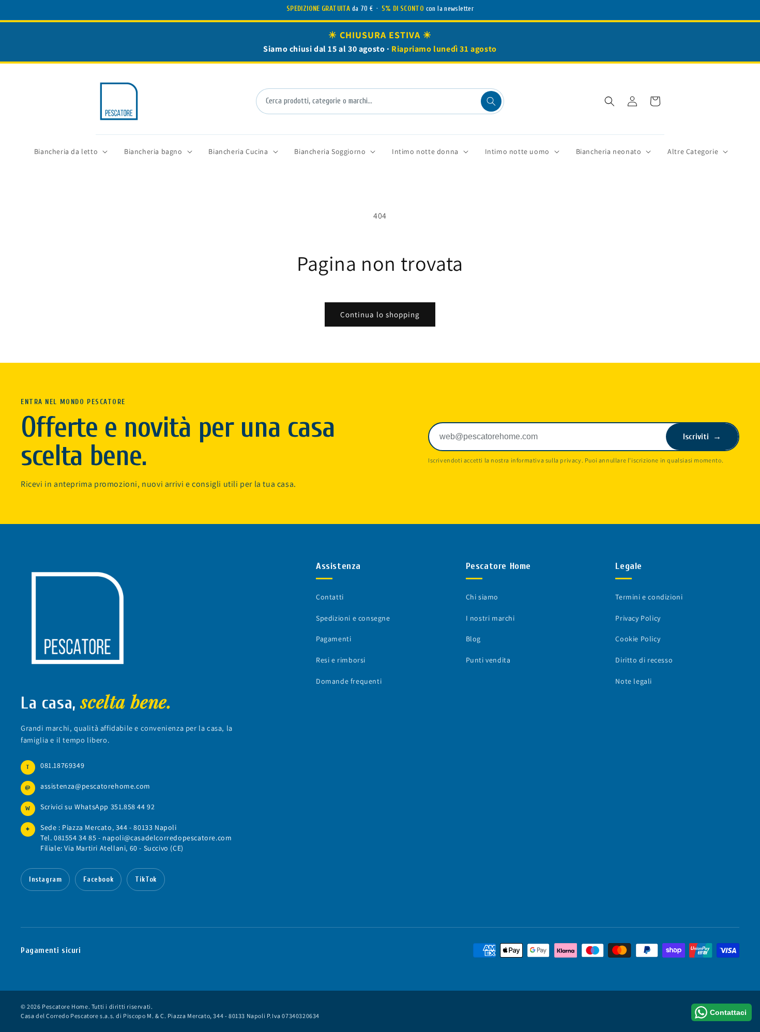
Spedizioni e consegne (353, 618)
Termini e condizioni (648, 597)
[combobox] (380, 101)
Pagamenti (333, 638)
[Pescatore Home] (83, 618)
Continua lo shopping (380, 314)
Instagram (45, 879)
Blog (473, 638)
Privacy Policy (637, 618)
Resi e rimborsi (341, 660)
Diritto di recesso (644, 660)
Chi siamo (482, 597)
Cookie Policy (637, 638)
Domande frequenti (349, 681)
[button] (609, 101)
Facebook (98, 879)
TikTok (146, 879)
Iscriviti (702, 436)
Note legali (633, 681)
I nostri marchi (490, 618)
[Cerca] (491, 101)
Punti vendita (488, 660)
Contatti (330, 597)
